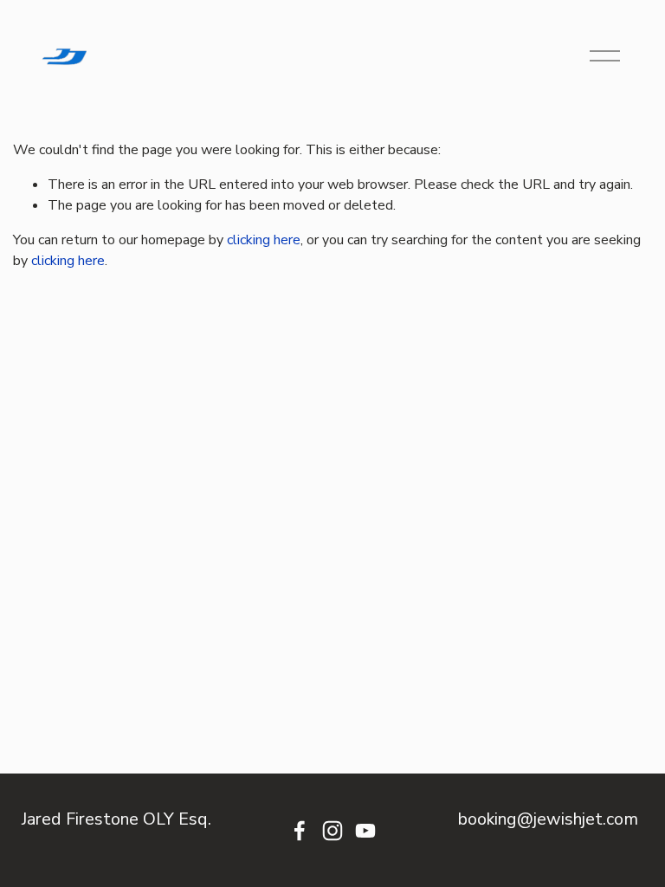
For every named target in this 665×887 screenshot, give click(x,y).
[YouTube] (365, 830)
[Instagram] (332, 830)
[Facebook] (299, 830)
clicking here (263, 239)
